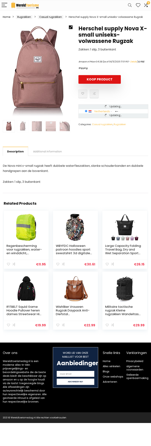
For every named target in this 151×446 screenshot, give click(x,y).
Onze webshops (113, 376)
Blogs (106, 371)
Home (6, 17)
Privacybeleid (134, 361)
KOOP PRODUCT (100, 79)
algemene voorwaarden (134, 367)
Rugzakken (24, 17)
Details (133, 61)
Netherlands (102, 111)
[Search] (129, 5)
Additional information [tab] (47, 151)
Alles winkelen (111, 366)
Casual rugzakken (50, 17)
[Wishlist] (138, 5)
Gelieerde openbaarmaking (137, 376)
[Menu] (4, 5)
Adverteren (110, 382)
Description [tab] (15, 151)
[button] (71, 27)
